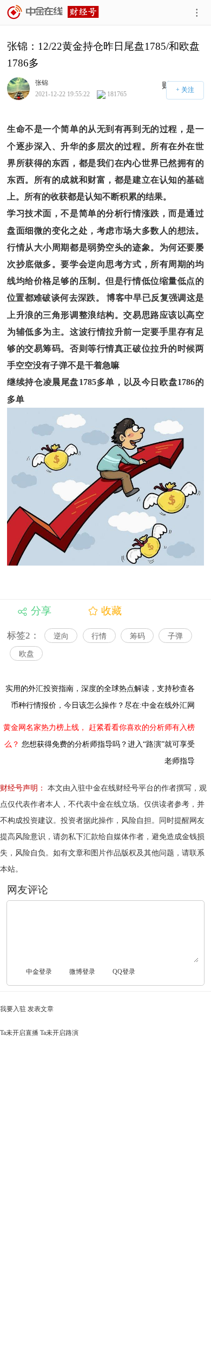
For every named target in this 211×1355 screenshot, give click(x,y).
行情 (99, 636)
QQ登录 (124, 971)
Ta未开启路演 (59, 1033)
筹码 (137, 636)
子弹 (175, 636)
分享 (41, 610)
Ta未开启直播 (19, 1033)
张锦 (41, 82)
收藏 (111, 610)
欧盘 (26, 654)
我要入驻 (13, 1009)
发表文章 (41, 1009)
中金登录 (39, 971)
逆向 (61, 636)
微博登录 (82, 971)
